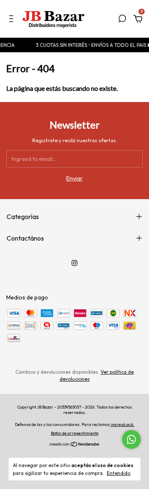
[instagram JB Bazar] (74, 263)
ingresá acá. (123, 424)
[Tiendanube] (75, 445)
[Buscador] (122, 20)
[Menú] (12, 20)
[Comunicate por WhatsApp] (131, 439)
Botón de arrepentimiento (75, 433)
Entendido (118, 473)
